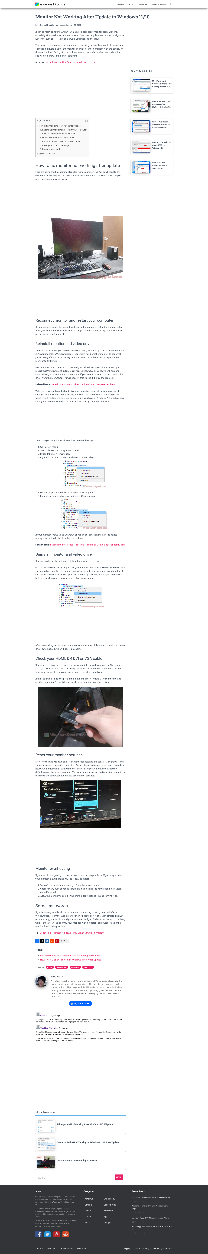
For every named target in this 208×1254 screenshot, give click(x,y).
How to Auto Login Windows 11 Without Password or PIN (161, 125)
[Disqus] (80, 1041)
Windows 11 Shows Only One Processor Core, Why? (150, 1207)
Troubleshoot (62, 967)
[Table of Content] (86, 120)
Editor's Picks (110, 1204)
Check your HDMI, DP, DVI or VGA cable (61, 141)
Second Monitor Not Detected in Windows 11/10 (70, 62)
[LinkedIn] (47, 941)
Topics (130, 4)
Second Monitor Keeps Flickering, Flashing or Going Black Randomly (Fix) (87, 544)
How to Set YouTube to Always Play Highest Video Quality (161, 104)
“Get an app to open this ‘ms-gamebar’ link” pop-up (152, 1227)
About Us (120, 4)
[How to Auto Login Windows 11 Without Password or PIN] (141, 126)
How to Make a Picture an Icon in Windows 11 (160, 165)
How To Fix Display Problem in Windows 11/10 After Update (70, 959)
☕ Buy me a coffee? (81, 1003)
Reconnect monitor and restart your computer (64, 129)
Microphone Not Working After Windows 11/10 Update (85, 1124)
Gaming (88, 1204)
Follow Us (142, 4)
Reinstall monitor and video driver (58, 133)
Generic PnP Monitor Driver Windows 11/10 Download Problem (83, 384)
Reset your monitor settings (55, 145)
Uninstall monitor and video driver (58, 137)
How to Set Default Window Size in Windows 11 (151, 1197)
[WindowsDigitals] (50, 4)
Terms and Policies (67, 1248)
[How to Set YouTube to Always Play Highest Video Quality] (141, 106)
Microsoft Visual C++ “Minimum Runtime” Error (150, 1218)
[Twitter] (42, 941)
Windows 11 (88, 967)
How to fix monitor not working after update (60, 125)
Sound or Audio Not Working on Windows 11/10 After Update (88, 1142)
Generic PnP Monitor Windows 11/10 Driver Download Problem (72, 932)
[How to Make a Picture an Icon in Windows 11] (141, 167)
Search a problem (159, 4)
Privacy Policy (51, 1248)
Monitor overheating (52, 149)
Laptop (49, 967)
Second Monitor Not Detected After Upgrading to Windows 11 (72, 955)
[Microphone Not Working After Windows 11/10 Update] (46, 1125)
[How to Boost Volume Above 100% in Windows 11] (141, 146)
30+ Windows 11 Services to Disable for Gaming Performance (161, 84)
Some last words (47, 153)
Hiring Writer (81, 1248)
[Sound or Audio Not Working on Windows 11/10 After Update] (46, 1143)
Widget (107, 1222)
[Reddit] (52, 941)
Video (87, 1222)
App (106, 1216)
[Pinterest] (57, 941)
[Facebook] (37, 941)
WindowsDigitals (42, 1196)
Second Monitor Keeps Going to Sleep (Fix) (78, 1160)
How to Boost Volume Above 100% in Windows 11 (161, 145)
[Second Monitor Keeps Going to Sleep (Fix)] (46, 1162)
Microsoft (108, 1210)
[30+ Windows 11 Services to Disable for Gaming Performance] (141, 85)
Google (87, 1210)
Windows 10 (75, 967)
